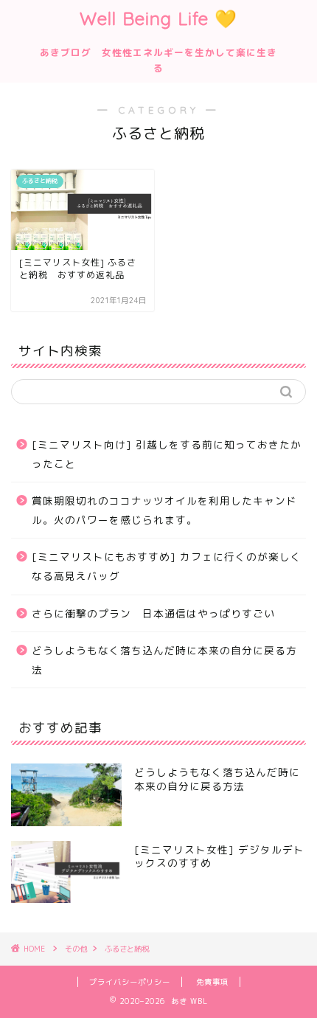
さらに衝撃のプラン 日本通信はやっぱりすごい (153, 613)
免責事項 (212, 982)
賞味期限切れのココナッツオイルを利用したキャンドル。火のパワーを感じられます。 (164, 510)
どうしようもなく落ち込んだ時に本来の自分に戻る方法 (164, 659)
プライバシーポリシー (129, 982)
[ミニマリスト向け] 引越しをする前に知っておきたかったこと (167, 454)
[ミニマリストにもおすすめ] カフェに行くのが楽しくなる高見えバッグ (167, 566)
